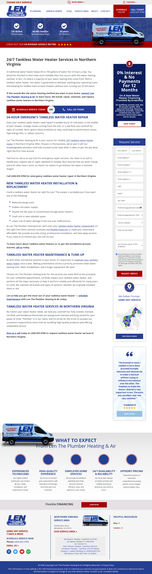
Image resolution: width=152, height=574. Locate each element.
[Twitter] (15, 551)
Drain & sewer (54, 11)
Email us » (13, 545)
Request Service (129, 273)
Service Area (81, 11)
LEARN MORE (94, 505)
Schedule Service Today (31, 109)
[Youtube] (22, 551)
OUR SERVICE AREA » (65, 531)
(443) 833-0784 (18, 176)
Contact (105, 11)
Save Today (129, 123)
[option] (129, 94)
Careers (116, 528)
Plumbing (35, 11)
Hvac (69, 11)
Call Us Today (75, 109)
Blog (115, 523)
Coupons (130, 2)
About (94, 11)
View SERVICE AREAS (129, 336)
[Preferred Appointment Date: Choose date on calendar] (141, 208)
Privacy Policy (108, 565)
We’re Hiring (77, 2)
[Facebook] (9, 551)
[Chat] (28, 551)
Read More (129, 413)
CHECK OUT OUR (31, 44)
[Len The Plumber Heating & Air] (17, 11)
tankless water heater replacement (76, 226)
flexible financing (59, 229)
